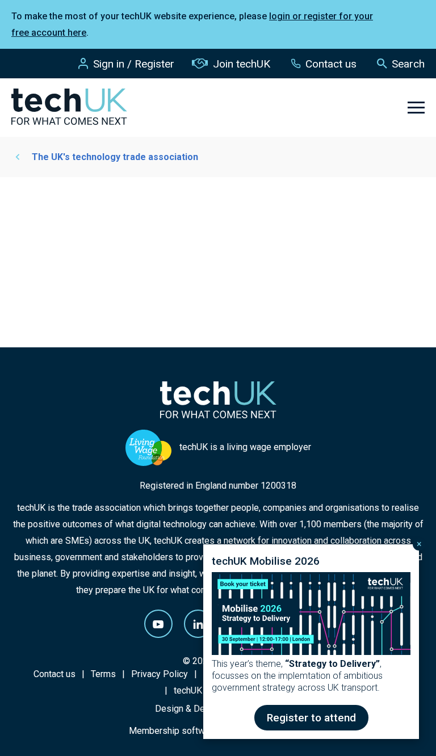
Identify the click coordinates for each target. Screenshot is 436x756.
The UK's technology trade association (115, 157)
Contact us (331, 63)
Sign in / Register (133, 63)
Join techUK (241, 63)
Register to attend (311, 717)
